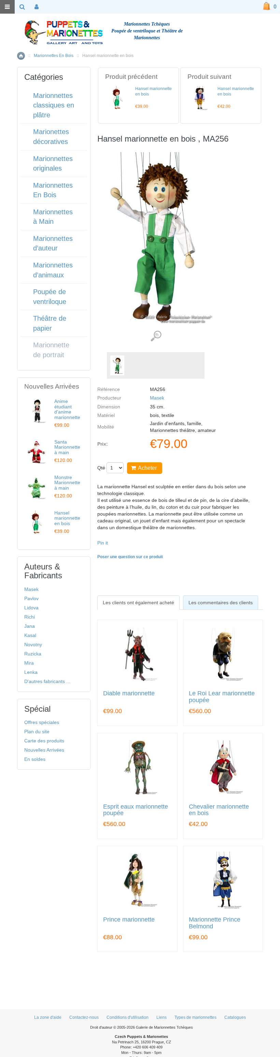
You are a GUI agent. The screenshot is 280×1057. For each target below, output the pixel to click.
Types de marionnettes (195, 1017)
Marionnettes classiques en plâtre (53, 105)
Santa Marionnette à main (67, 447)
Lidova (31, 607)
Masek (157, 398)
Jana (29, 626)
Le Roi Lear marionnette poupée (222, 697)
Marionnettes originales (53, 163)
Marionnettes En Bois (53, 55)
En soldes (34, 759)
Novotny (33, 644)
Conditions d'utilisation (128, 1017)
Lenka (31, 672)
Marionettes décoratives (51, 136)
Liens (161, 1017)
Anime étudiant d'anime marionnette (67, 409)
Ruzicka (32, 653)
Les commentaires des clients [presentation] (220, 602)
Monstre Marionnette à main (67, 483)
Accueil (21, 56)
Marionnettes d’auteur (53, 243)
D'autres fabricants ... (47, 681)
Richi (29, 617)
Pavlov (31, 598)
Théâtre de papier (49, 323)
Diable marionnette (129, 693)
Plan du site (37, 731)
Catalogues (235, 1017)
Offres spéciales (41, 722)
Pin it (102, 543)
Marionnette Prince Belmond (214, 923)
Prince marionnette (129, 919)
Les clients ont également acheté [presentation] (138, 602)
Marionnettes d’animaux (53, 270)
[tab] (138, 602)
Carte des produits (44, 740)
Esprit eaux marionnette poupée (135, 810)
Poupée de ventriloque (49, 296)
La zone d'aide (47, 1017)
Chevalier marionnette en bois (219, 810)
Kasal (30, 635)
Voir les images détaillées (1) (155, 336)
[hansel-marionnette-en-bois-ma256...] (117, 365)
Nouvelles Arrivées (44, 750)
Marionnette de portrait (51, 350)
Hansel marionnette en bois (67, 518)
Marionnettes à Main (53, 217)
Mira (29, 663)
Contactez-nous (84, 1017)
